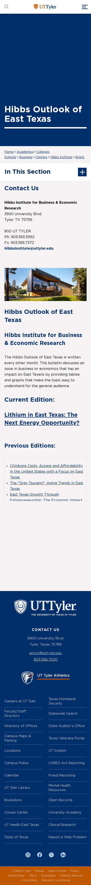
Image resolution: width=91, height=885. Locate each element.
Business (25, 157)
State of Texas (16, 837)
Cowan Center (16, 812)
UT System (57, 750)
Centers (41, 157)
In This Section (27, 172)
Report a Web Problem (67, 837)
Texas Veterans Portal (66, 738)
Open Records (60, 800)
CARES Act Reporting (67, 762)
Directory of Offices (20, 725)
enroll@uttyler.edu (45, 653)
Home (9, 152)
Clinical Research (62, 824)
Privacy (74, 871)
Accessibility (48, 875)
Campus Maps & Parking (17, 738)
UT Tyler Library (17, 787)
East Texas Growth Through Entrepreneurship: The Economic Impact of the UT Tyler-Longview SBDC (46, 500)
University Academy (65, 812)
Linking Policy (29, 880)
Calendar (11, 775)
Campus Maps (16, 875)
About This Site (57, 871)
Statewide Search (63, 713)
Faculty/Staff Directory (15, 713)
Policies (39, 871)
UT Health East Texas (21, 824)
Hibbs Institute (61, 157)
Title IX (33, 875)
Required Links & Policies (56, 880)
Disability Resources (71, 875)
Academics (25, 152)
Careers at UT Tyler (20, 701)
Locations (12, 750)
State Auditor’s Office (67, 725)
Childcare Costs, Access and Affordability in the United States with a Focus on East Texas (46, 471)
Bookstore (13, 800)
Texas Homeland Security (62, 701)
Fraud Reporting (62, 775)
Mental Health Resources (60, 787)
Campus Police (16, 762)
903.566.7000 (46, 659)
